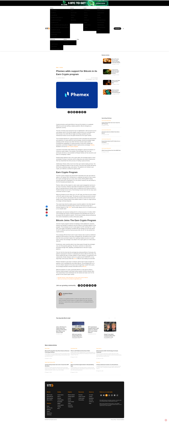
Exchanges (86, 20)
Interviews (99, 32)
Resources (52, 39)
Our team (91, 394)
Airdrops (86, 15)
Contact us (91, 401)
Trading (85, 27)
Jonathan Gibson (61, 77)
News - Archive (59, 67)
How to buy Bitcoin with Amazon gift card (60, 27)
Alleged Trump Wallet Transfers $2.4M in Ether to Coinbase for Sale (109, 336)
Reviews (99, 17)
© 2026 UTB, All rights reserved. (51, 419)
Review (69, 399)
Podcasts (53, 41)
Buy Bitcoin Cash (54, 22)
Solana (72, 17)
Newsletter (91, 398)
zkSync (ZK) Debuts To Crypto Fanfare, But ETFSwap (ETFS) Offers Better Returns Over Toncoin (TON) (61, 329)
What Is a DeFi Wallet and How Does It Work (116, 81)
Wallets (85, 22)
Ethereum (73, 15)
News (72, 10)
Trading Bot (70, 406)
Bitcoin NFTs (53, 37)
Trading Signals (100, 12)
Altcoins (72, 8)
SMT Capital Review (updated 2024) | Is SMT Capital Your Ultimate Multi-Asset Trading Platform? (93, 329)
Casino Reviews (100, 22)
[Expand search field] (123, 29)
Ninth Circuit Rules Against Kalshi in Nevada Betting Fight (116, 91)
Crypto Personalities (55, 48)
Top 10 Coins (74, 12)
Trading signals (71, 396)
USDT (70, 207)
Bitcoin (51, 8)
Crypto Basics (87, 10)
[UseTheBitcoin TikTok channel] (117, 395)
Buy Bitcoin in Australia (56, 32)
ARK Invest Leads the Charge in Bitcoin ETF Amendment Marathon (77, 336)
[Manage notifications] (166, 420)
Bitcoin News (54, 10)
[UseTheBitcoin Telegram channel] (104, 395)
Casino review (71, 401)
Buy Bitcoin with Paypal (56, 20)
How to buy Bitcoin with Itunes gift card (59, 24)
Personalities (81, 399)
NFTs (85, 29)
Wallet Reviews (100, 24)
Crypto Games (87, 24)
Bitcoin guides (50, 398)
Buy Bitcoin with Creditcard (57, 17)
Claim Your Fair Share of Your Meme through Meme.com (70, 278)
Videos (98, 29)
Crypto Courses (54, 44)
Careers (90, 396)
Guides (85, 8)
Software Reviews (101, 27)
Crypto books (81, 398)
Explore (98, 8)
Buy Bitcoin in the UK (55, 29)
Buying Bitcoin (54, 15)
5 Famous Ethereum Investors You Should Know (107, 364)
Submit (65, 39)
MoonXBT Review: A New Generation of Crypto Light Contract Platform (73, 277)
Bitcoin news (49, 394)
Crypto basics (60, 394)
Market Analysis (100, 10)
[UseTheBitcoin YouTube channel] (106, 395)
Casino (85, 17)
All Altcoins (73, 22)
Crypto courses (81, 396)
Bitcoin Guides (54, 34)
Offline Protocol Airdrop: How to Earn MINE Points (111, 150)
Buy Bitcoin (53, 12)
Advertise (66, 44)
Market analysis (71, 394)
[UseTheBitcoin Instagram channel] (112, 395)
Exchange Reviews (101, 20)
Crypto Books (54, 46)
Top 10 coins (49, 407)
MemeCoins (73, 20)
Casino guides (60, 399)
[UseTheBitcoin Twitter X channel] (109, 395)
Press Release (67, 41)
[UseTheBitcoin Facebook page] (101, 395)
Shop (78, 39)
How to (85, 12)
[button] (69, 8)
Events (98, 15)
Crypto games (60, 405)
